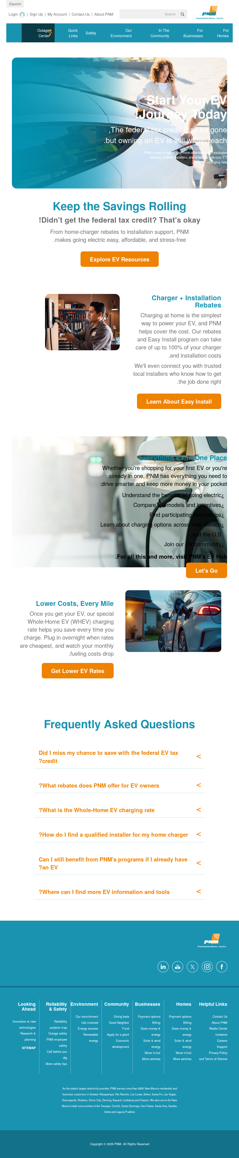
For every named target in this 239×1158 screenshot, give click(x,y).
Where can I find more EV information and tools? (104, 892)
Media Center (218, 1028)
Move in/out (183, 1052)
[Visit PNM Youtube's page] (176, 966)
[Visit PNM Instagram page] (206, 966)
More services (182, 1059)
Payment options (180, 1016)
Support (222, 1046)
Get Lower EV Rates (77, 671)
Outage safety (57, 1033)
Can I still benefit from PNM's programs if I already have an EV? (113, 863)
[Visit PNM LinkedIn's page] (162, 966)
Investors (221, 1034)
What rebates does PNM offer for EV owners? (99, 785)
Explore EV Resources (119, 259)
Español (15, 3)
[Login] (22, 14)
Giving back (121, 1016)
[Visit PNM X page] (191, 966)
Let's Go (206, 570)
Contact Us (220, 1016)
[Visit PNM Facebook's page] (220, 966)
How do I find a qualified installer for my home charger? (113, 834)
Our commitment (87, 1016)
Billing (187, 1022)
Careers (222, 1040)
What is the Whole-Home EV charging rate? (97, 810)
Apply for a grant (118, 1034)
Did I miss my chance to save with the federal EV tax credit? (108, 756)
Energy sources (88, 1028)
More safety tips (56, 1063)
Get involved (89, 1022)
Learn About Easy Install (179, 401)
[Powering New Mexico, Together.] (210, 12)
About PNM (219, 1022)
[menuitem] (220, 32)
